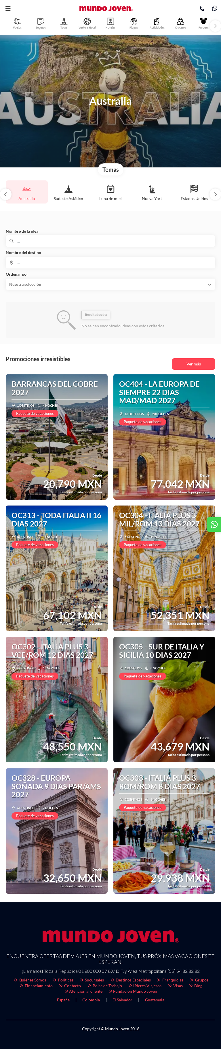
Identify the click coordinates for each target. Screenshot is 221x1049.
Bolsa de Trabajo (107, 985)
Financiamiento (38, 985)
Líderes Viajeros (147, 985)
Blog (197, 985)
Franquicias (172, 979)
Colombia (91, 999)
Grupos (201, 979)
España (63, 999)
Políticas (65, 979)
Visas (177, 985)
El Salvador (122, 999)
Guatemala (154, 999)
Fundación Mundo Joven (135, 991)
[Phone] (202, 9)
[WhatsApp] (214, 9)
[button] (8, 9)
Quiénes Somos (32, 979)
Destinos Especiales (133, 979)
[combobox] (110, 262)
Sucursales (94, 979)
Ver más (193, 363)
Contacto (72, 985)
